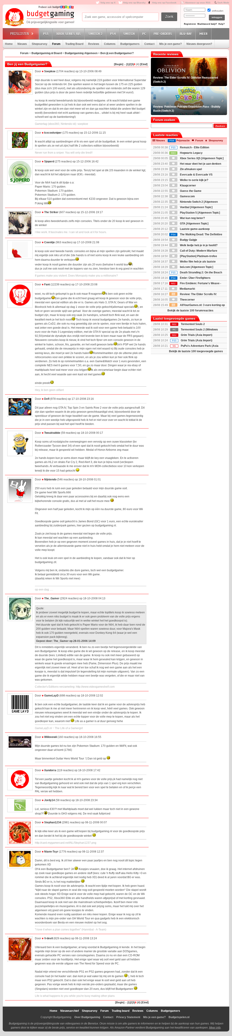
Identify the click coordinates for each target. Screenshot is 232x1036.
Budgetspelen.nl (179, 1017)
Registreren (190, 24)
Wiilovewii (50, 737)
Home (9, 44)
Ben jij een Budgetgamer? (117, 53)
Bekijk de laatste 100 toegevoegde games (196, 351)
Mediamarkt (187, 288)
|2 (129, 64)
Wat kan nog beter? (192, 218)
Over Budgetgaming (87, 1017)
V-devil (48, 938)
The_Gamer (51, 598)
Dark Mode (223, 2)
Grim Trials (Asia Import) (196, 335)
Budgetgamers (130, 44)
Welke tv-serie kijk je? (193, 180)
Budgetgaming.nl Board (46, 53)
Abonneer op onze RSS (197, 2)
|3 (132, 64)
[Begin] (118, 64)
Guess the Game (190, 191)
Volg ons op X (108, 2)
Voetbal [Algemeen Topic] (196, 207)
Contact (149, 44)
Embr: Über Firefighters (190, 277)
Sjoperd (49, 161)
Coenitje (49, 242)
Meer (203, 34)
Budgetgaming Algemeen (81, 53)
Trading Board (74, 44)
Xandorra (50, 770)
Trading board (120, 1010)
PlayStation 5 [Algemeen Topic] (199, 212)
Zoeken (220, 126)
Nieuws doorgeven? (199, 44)
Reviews (93, 44)
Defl (46, 398)
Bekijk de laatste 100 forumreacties (190, 310)
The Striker (51, 212)
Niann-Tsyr (51, 851)
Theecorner (187, 299)
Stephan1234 (52, 822)
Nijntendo (50, 479)
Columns (110, 44)
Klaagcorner (187, 185)
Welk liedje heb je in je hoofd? (198, 245)
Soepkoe (50, 71)
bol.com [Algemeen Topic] (196, 267)
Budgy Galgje (188, 239)
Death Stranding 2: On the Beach (196, 272)
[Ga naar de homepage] (39, 17)
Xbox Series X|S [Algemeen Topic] (201, 158)
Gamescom (187, 196)
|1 (127, 64)
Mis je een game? (170, 44)
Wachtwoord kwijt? (207, 24)
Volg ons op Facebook (164, 2)
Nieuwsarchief (69, 1010)
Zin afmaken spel (190, 169)
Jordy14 (49, 800)
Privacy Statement (128, 1017)
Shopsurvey (39, 44)
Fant (47, 284)
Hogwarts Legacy (187, 152)
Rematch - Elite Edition (190, 147)
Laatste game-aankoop (194, 229)
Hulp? (221, 24)
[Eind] (143, 64)
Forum (56, 44)
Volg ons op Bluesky (134, 2)
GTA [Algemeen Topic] (193, 223)
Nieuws (22, 44)
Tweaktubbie (52, 432)
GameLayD (51, 695)
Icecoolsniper (53, 132)
